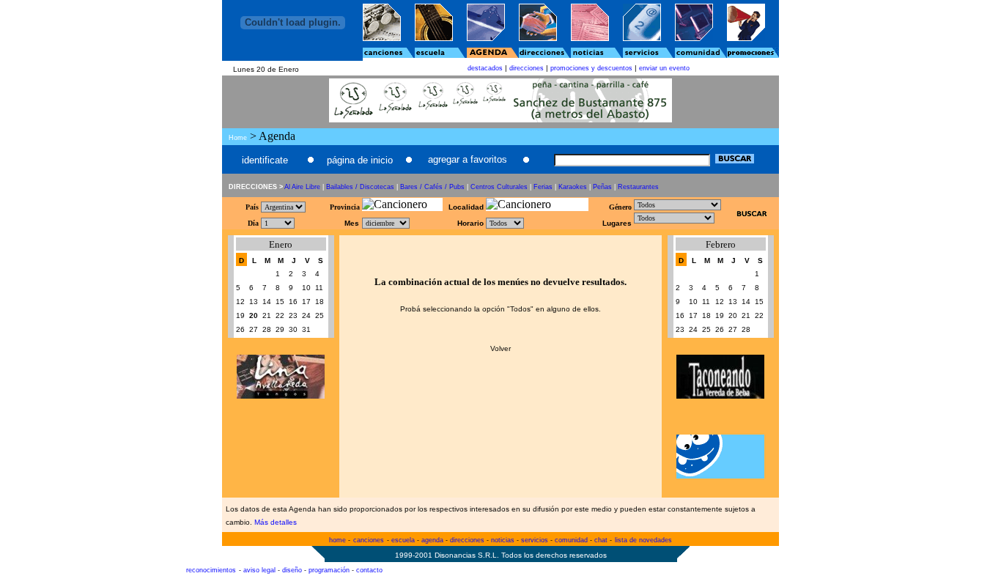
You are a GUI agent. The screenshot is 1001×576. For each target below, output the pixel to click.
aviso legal (259, 570)
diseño (292, 570)
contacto (369, 570)
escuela (403, 540)
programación (329, 570)
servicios (534, 540)
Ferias (543, 187)
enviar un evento (664, 68)
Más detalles (275, 522)
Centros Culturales (499, 187)
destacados (485, 68)
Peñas (602, 187)
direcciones (526, 68)
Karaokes (572, 187)
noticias (502, 540)
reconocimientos (211, 570)
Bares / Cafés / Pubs (432, 187)
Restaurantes (638, 187)
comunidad (571, 540)
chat (600, 540)
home (337, 540)
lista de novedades (643, 540)
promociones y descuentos (591, 68)
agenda (432, 540)
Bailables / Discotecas (360, 187)
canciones (368, 540)
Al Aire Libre (302, 187)
